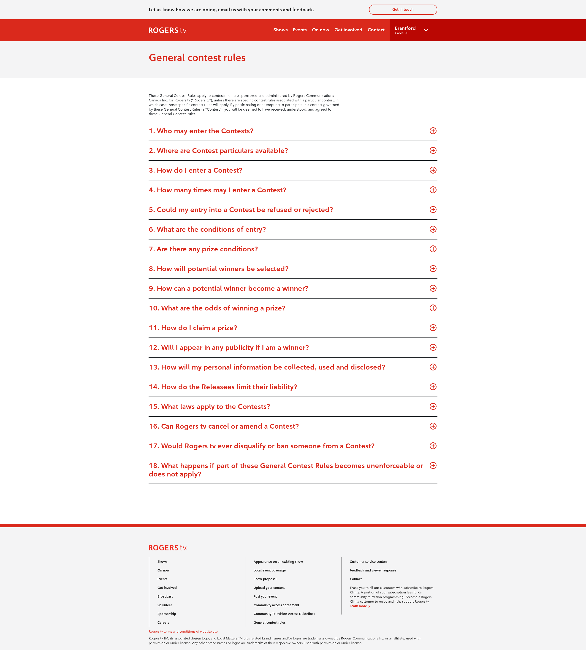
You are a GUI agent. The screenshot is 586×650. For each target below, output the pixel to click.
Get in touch (403, 9)
